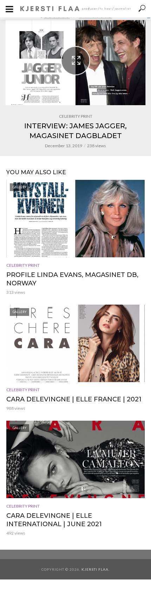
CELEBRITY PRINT (75, 116)
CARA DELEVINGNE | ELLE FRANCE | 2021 (74, 399)
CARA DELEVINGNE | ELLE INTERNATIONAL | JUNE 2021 (54, 520)
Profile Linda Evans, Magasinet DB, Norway (72, 279)
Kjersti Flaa (95, 569)
